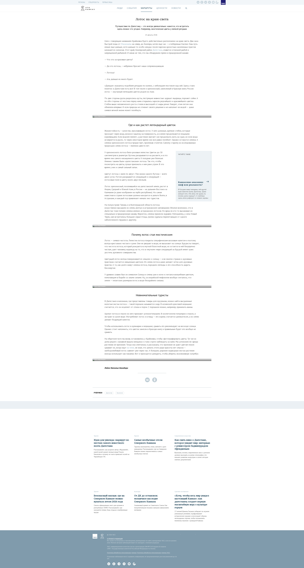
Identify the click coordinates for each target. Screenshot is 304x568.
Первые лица (107, 2)
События (132, 8)
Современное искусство (183, 436)
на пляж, (131, 347)
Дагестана (157, 50)
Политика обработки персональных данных (121, 553)
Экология (120, 393)
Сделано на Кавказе (181, 491)
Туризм (96, 436)
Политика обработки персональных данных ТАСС (153, 553)
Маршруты (146, 8)
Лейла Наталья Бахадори (116, 368)
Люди (120, 8)
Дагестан (109, 393)
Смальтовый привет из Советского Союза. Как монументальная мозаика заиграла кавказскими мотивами (151, 507)
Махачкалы (126, 44)
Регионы (81, 2)
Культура (137, 491)
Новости (176, 8)
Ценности (161, 8)
